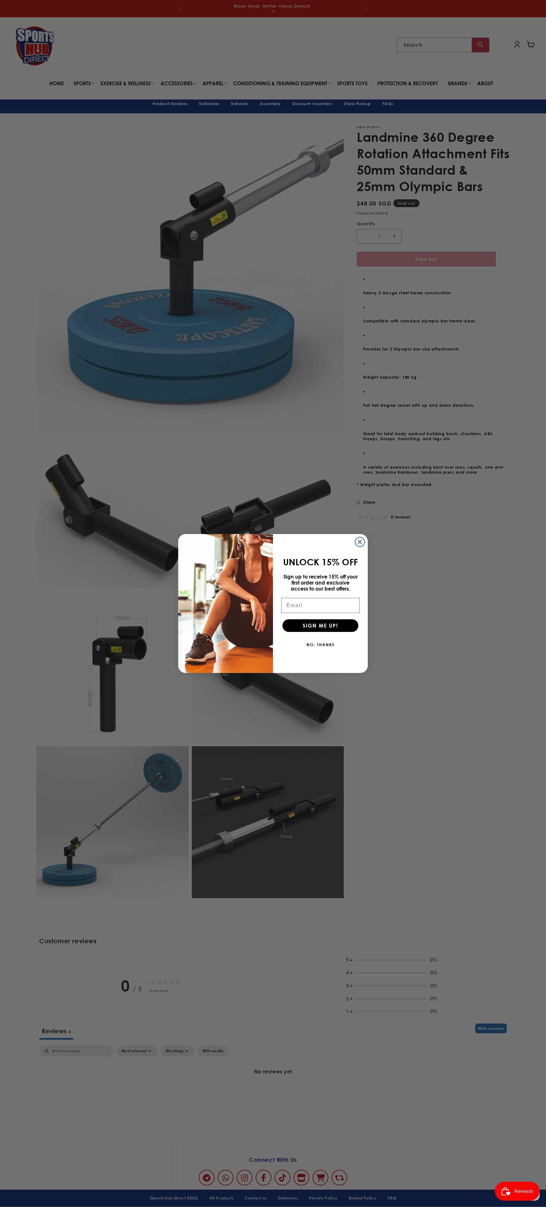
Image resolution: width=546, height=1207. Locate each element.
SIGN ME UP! (320, 625)
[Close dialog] (360, 542)
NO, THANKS (320, 644)
